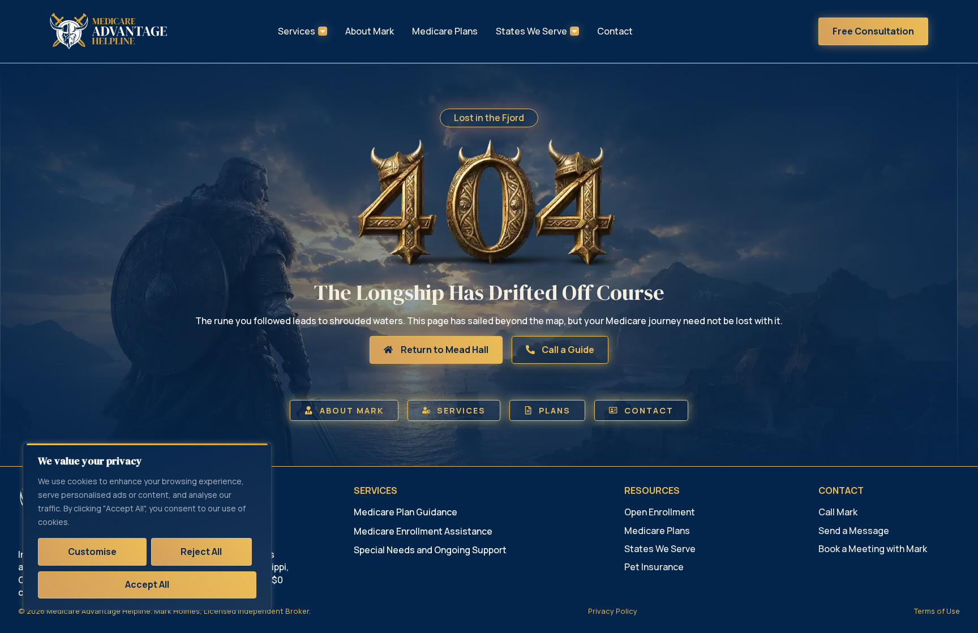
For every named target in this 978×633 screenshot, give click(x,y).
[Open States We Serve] (574, 31)
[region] (147, 526)
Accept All (147, 584)
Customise (92, 551)
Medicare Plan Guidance (405, 512)
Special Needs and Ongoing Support (430, 550)
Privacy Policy (612, 611)
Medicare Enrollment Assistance (423, 531)
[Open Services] (322, 31)
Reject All (201, 551)
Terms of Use (937, 611)
